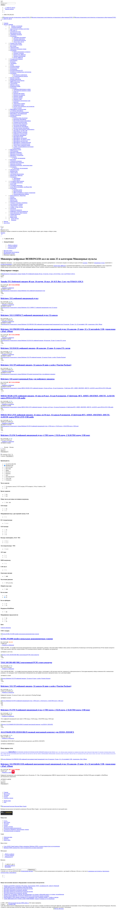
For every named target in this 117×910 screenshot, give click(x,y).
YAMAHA (8, 480)
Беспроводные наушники (17, 162)
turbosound (41, 752)
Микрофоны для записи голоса (21, 139)
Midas (7, 470)
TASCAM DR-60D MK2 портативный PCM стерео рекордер (26, 662)
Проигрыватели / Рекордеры (18, 195)
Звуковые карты (17, 189)
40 (6, 488)
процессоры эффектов (60, 265)
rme (40, 753)
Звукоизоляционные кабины (21, 194)
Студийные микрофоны (16, 110)
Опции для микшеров (19, 158)
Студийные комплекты (16, 182)
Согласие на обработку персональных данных (16, 829)
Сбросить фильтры (6, 627)
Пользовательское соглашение (12, 831)
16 (6, 509)
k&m (114, 753)
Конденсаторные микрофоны (21, 128)
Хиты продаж (15, 218)
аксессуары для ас (30, 753)
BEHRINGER (9, 465)
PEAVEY (8, 472)
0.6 (6, 494)
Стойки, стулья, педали (16, 207)
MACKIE (8, 468)
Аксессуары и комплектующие (21, 145)
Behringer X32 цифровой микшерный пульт (19, 298)
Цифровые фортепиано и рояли (22, 89)
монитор (99, 753)
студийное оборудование (72, 753)
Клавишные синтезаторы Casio (21, 100)
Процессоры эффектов (19, 54)
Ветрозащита (16, 148)
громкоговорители (58, 753)
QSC (7, 475)
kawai (36, 753)
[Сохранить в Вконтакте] (4, 10)
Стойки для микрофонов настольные (23, 146)
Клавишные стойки (18, 105)
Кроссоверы (16, 179)
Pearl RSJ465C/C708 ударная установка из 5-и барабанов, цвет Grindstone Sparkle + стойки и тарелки (31, 897)
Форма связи (7, 800)
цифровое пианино (64, 751)
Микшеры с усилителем (16, 155)
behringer (53, 752)
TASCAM (8, 478)
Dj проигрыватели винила (20, 76)
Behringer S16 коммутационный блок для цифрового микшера (28, 379)
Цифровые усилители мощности (19, 211)
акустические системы (22, 752)
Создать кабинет (12, 246)
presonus (20, 753)
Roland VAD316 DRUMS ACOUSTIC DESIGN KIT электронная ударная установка (26, 896)
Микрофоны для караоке (20, 138)
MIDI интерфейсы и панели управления (24, 192)
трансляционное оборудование (81, 753)
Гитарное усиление (18, 53)
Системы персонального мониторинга (23, 129)
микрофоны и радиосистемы (110, 753)
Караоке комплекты (15, 79)
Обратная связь (8, 837)
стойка (39, 753)
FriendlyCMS (12, 904)
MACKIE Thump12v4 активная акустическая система (18, 888)
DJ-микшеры (13, 69)
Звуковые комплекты (19, 39)
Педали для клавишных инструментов (23, 106)
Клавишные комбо (15, 86)
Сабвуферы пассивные (19, 37)
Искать (3, 4)
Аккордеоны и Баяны (19, 103)
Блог (5, 802)
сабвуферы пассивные (51, 753)
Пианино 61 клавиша (19, 95)
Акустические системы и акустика (19, 28)
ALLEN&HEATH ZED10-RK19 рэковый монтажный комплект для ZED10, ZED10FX (37, 732)
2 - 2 (7, 523)
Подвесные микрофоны (19, 135)
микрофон (12, 752)
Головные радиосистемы (20, 122)
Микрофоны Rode (18, 136)
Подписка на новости (6, 869)
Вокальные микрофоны (19, 119)
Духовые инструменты (16, 59)
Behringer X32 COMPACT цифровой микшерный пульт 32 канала (29, 315)
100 (7, 589)
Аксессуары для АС (18, 41)
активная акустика (47, 752)
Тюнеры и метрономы (19, 56)
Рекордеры (13, 198)
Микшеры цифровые (16, 152)
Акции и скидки (8, 826)
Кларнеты (13, 62)
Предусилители (17, 191)
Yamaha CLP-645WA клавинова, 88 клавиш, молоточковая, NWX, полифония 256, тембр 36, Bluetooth (31, 885)
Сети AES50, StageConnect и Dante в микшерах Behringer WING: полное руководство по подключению (32, 846)
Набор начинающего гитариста (21, 51)
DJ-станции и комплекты (20, 74)
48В (7, 576)
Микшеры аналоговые (16, 154)
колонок (85, 262)
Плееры (12, 197)
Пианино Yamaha (18, 96)
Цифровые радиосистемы (20, 133)
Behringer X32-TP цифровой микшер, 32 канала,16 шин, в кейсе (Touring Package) (36, 365)
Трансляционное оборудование (18, 212)
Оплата (6, 796)
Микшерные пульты (15, 149)
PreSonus (8, 473)
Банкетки (15, 102)
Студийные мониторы (16, 185)
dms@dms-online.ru (10, 865)
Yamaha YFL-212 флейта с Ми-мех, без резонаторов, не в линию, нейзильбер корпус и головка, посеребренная (34, 894)
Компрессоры (14, 171)
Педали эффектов (18, 57)
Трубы (12, 64)
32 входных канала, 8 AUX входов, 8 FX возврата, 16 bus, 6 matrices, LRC (26, 486)
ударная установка (103, 753)
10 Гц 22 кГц (9, 583)
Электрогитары (14, 47)
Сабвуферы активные (16, 34)
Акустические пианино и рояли (22, 90)
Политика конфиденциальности (12, 828)
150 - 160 (8, 502)
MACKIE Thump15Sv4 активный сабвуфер (15, 893)
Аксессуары (13, 215)
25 (6, 597)
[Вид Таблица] (1, 447)
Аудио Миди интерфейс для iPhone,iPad (21, 187)
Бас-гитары (13, 46)
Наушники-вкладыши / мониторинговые (21, 165)
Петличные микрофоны (19, 125)
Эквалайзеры (17, 178)
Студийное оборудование (17, 181)
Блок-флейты (13, 60)
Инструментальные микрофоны (22, 120)
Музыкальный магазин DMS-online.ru (18, 903)
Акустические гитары (16, 44)
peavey (2, 753)
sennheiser (62, 753)
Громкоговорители (15, 214)
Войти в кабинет (12, 245)
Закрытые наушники (15, 164)
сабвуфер (23, 753)
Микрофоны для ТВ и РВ (20, 131)
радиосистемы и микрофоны (8, 872)
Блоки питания (17, 108)
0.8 (6, 496)
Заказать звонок (9, 9)
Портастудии (13, 200)
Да (6, 611)
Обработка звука (14, 169)
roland (34, 753)
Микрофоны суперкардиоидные (22, 142)
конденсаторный (66, 753)
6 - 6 (7, 549)
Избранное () (12, 248)
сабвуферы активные (45, 753)
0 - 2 (7, 541)
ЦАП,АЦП (13, 184)
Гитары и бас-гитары (16, 43)
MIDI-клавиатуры (15, 82)
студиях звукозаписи (6, 264)
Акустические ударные (16, 204)
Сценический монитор (19, 40)
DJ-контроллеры (14, 67)
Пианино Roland (17, 97)
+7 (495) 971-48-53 (7, 18)
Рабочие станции (15, 85)
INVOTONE (9, 467)
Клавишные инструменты (17, 80)
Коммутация (13, 217)
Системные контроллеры (17, 174)
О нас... (6, 821)
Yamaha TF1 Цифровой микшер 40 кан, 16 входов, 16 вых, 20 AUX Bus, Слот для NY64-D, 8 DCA (42, 281)
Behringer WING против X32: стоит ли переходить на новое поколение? (23, 847)
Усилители (13, 208)
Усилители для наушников (20, 168)
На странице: (4, 454)
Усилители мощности (16, 210)
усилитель (4, 753)
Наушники (13, 159)
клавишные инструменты (95, 871)
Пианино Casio (17, 99)
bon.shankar (8, 867)
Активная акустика (15, 31)
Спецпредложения (16, 27)
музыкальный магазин (27, 871)
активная (87, 753)
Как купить (7, 793)
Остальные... (13, 36)
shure (26, 753)
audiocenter (93, 753)
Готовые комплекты (15, 115)
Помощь (6, 838)
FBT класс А (13, 30)
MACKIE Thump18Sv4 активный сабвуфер (15, 890)
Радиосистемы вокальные (20, 123)
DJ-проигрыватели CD (16, 70)
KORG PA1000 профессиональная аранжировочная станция (27, 639)
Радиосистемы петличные (20, 118)
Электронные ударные (16, 205)
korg (76, 753)
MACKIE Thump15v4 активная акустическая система (18, 891)
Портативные (14, 201)
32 (6, 621)
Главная (6, 792)
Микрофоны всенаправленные (21, 143)
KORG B (15, 92)
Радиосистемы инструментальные (19, 112)
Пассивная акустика (15, 33)
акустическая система (33, 752)
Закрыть (3, 232)
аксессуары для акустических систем (13, 753)
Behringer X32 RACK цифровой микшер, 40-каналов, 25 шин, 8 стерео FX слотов (35, 348)
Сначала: (3, 456)
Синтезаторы (13, 83)
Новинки (13, 220)
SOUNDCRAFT (10, 476)
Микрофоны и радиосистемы (18, 109)
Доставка (6, 795)
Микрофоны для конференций (18, 113)
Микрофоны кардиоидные (20, 141)
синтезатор (90, 753)
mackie (97, 753)
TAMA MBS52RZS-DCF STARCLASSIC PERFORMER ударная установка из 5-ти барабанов (29, 898)
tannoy (57, 751)
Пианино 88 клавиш (18, 93)
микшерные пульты (99, 262)
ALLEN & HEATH (11, 464)
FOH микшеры (14, 151)
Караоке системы (15, 77)
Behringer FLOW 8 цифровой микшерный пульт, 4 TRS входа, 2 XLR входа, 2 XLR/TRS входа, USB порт (45, 435)
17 (6, 603)
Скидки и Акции (8, 798)
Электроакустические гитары (18, 49)
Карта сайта (7, 840)
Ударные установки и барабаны (18, 202)
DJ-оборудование (15, 66)
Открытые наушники (16, 161)
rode (59, 751)
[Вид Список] (2, 447)
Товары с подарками (16, 26)
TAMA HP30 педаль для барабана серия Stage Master (18, 887)
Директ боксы (14, 172)
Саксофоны (13, 63)
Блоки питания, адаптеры (20, 132)
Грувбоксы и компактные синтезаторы (20, 72)
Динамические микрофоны (20, 126)
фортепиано (106, 871)
